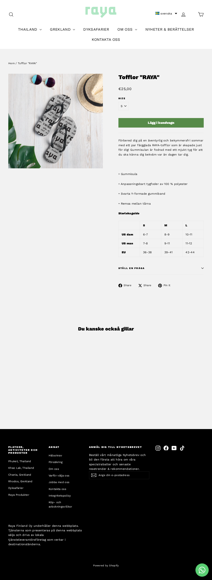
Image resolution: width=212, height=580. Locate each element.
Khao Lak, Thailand (21, 467)
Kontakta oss (57, 489)
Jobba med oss (59, 482)
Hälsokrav (55, 455)
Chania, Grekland (19, 474)
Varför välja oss (59, 475)
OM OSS (125, 29)
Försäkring (56, 462)
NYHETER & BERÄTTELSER (169, 29)
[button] (166, 13)
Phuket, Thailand (19, 461)
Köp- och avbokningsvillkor (60, 504)
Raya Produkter (18, 494)
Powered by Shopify (106, 565)
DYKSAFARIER (96, 29)
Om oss (54, 468)
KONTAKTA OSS (106, 39)
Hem (11, 63)
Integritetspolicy (60, 495)
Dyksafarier (16, 488)
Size (121, 98)
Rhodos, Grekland (20, 481)
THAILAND (28, 29)
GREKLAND (61, 29)
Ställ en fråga (131, 268)
